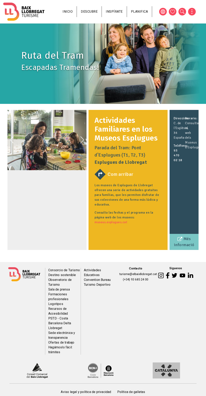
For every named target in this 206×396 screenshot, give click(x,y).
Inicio (68, 11)
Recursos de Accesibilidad (58, 311)
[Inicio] (23, 12)
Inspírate (114, 11)
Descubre (89, 11)
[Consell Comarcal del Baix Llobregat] (37, 370)
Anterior (11, 140)
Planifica (139, 11)
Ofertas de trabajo (61, 342)
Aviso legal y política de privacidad (86, 392)
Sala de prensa (59, 289)
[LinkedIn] (190, 275)
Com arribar (120, 174)
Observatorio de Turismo (60, 282)
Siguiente (82, 140)
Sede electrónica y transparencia (61, 335)
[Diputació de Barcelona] (101, 370)
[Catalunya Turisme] (166, 370)
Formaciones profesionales (58, 296)
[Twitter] (174, 275)
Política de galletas (131, 392)
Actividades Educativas (92, 272)
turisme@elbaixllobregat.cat (138, 274)
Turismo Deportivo (97, 285)
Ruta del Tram (52, 55)
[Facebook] (167, 275)
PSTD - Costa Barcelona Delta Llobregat (59, 323)
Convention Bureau (97, 280)
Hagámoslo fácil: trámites (60, 349)
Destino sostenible (62, 275)
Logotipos (55, 304)
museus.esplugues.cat (111, 222)
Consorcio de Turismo (64, 270)
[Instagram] (161, 275)
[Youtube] (182, 275)
